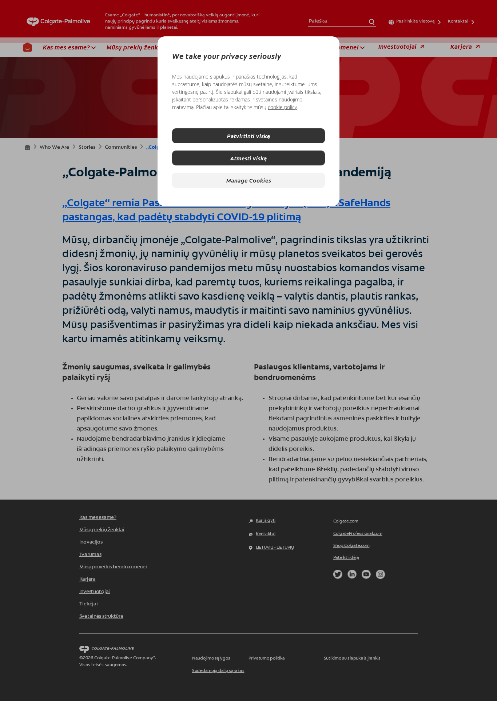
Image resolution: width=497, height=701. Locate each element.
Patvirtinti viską (248, 136)
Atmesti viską (248, 158)
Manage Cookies (248, 180)
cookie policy (282, 107)
